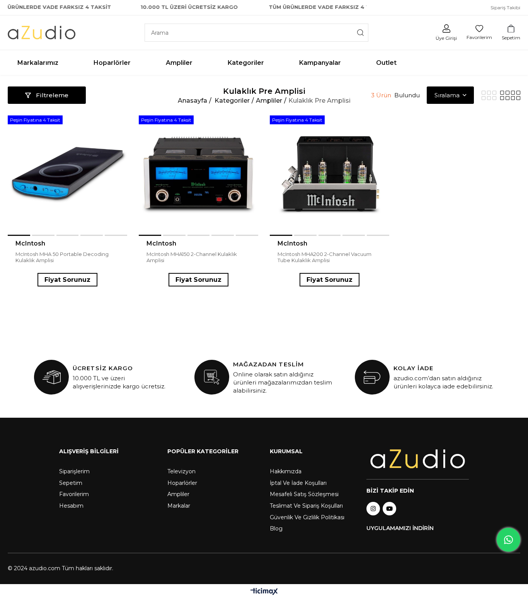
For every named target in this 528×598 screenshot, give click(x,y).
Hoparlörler (182, 482)
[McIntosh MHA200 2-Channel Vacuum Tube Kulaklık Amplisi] (329, 175)
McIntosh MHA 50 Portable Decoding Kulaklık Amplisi (62, 257)
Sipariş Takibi (505, 7)
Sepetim (70, 482)
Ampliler (178, 494)
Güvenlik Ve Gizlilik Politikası (307, 517)
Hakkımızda (285, 471)
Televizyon (181, 471)
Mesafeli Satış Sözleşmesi (304, 494)
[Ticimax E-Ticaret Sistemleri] (264, 592)
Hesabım (71, 505)
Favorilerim (74, 494)
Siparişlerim (74, 471)
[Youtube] (389, 508)
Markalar (178, 505)
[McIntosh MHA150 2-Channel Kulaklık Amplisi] (198, 175)
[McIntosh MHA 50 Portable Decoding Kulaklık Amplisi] (67, 175)
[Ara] (360, 32)
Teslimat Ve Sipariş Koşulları (306, 505)
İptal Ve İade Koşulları (298, 482)
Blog (276, 528)
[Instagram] (373, 508)
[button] (19, 235)
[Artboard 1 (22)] (417, 459)
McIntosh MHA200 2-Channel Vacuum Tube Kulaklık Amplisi (324, 257)
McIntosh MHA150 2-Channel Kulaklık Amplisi (191, 257)
